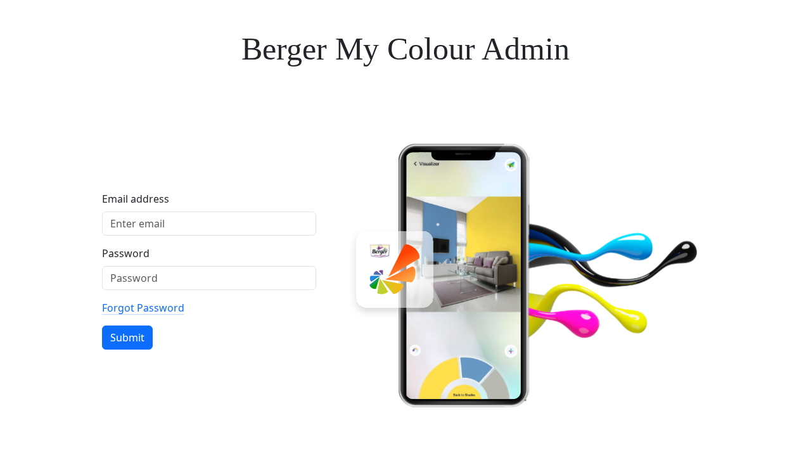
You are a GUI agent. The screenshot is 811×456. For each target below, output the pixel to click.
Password (126, 253)
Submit (127, 338)
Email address (135, 199)
